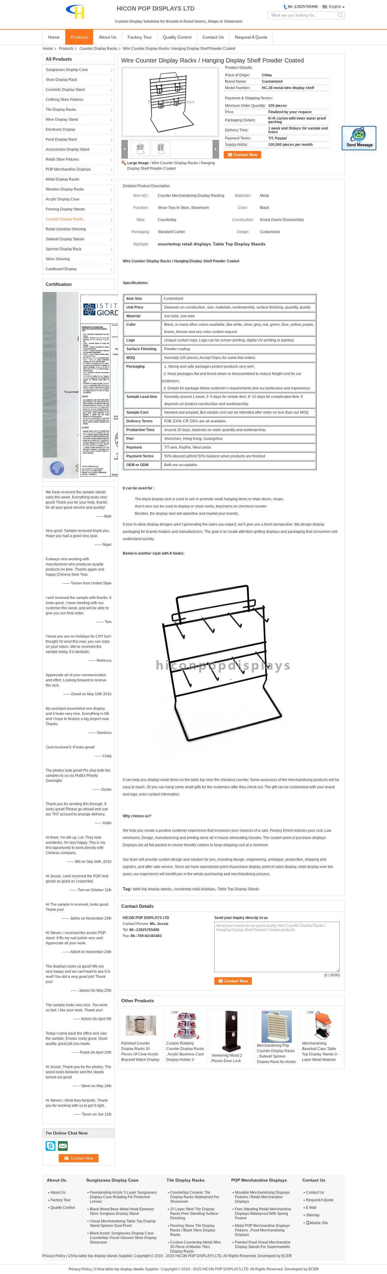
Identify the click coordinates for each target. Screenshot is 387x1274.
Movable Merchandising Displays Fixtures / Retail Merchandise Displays (262, 1197)
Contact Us (213, 37)
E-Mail (311, 1207)
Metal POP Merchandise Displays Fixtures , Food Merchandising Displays (262, 1230)
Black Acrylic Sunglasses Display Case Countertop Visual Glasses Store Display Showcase (123, 1237)
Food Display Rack (61, 139)
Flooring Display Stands (65, 209)
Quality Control (177, 37)
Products (79, 37)
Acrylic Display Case (63, 199)
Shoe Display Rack (61, 80)
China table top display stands (93, 1256)
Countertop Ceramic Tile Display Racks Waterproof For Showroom (194, 1197)
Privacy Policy (53, 1256)
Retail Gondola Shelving (66, 229)
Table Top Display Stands (238, 889)
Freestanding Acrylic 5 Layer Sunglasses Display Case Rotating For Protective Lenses (123, 1197)
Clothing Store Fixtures (64, 100)
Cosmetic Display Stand (65, 90)
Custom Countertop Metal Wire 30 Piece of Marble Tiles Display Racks (195, 1246)
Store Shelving (58, 259)
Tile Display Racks (61, 109)
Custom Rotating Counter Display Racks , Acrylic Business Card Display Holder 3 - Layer (185, 1054)
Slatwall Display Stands (65, 239)
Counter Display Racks (98, 48)
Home (54, 37)
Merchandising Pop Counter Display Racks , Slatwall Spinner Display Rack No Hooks (276, 1053)
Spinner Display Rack (63, 249)
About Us (107, 37)
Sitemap (313, 1215)
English (335, 7)
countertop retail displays (194, 889)
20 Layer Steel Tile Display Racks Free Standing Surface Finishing (194, 1213)
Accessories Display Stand (67, 149)
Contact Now (245, 154)
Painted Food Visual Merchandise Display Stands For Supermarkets (263, 1244)
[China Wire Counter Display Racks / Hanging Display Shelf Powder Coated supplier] (170, 102)
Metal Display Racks (62, 179)
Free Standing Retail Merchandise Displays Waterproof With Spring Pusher (263, 1213)
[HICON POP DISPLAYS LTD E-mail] (134, 943)
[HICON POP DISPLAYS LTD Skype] (126, 943)
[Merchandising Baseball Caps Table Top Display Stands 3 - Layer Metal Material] (322, 1025)
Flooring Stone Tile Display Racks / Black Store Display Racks (192, 1230)
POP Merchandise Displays (68, 169)
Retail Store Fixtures (62, 159)
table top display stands (152, 889)
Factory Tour (140, 37)
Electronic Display (60, 129)
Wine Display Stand (62, 119)
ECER (286, 1256)
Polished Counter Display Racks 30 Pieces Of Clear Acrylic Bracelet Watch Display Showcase (140, 1054)
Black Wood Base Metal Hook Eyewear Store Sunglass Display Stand (122, 1211)
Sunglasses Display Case (67, 70)
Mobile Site (319, 1223)
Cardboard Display (61, 269)
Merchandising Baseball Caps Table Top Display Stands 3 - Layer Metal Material (320, 1051)
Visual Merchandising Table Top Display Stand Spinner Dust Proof (123, 1223)
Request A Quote (251, 37)
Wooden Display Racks (65, 189)
